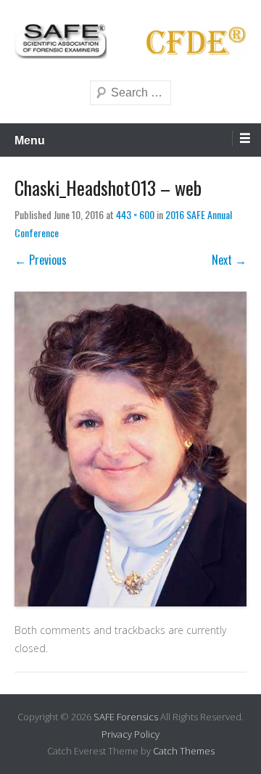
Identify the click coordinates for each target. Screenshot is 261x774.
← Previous (40, 259)
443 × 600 (135, 214)
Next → (229, 259)
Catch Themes (184, 750)
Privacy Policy (131, 734)
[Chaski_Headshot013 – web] (130, 449)
